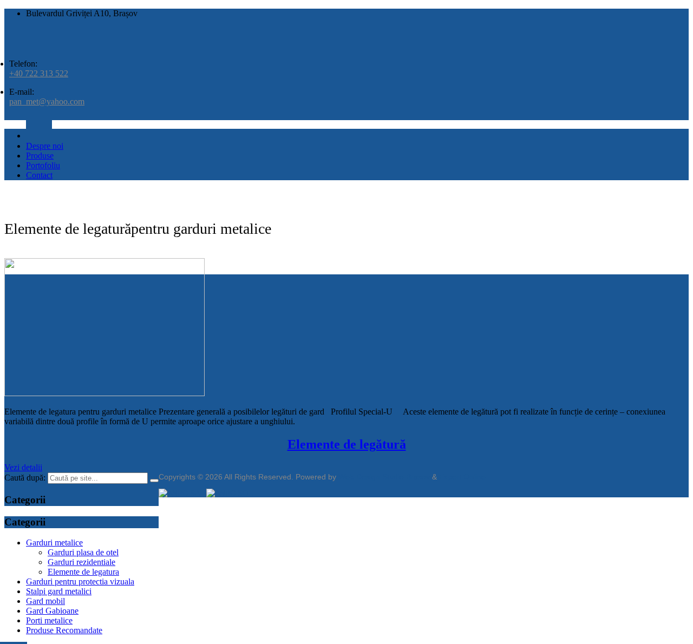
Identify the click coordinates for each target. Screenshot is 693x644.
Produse (40, 155)
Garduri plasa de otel (83, 552)
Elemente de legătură (346, 444)
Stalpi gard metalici (58, 591)
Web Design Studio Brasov (384, 476)
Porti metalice (49, 620)
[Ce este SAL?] (182, 493)
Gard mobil (45, 601)
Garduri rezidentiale (81, 562)
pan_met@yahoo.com (46, 101)
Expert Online (462, 476)
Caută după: (24, 477)
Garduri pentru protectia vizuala (80, 581)
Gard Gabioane (52, 610)
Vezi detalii (23, 467)
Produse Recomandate (64, 630)
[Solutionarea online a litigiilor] (229, 493)
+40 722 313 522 (38, 73)
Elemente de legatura (83, 571)
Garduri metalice (54, 542)
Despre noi (44, 145)
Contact (39, 175)
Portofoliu (43, 165)
